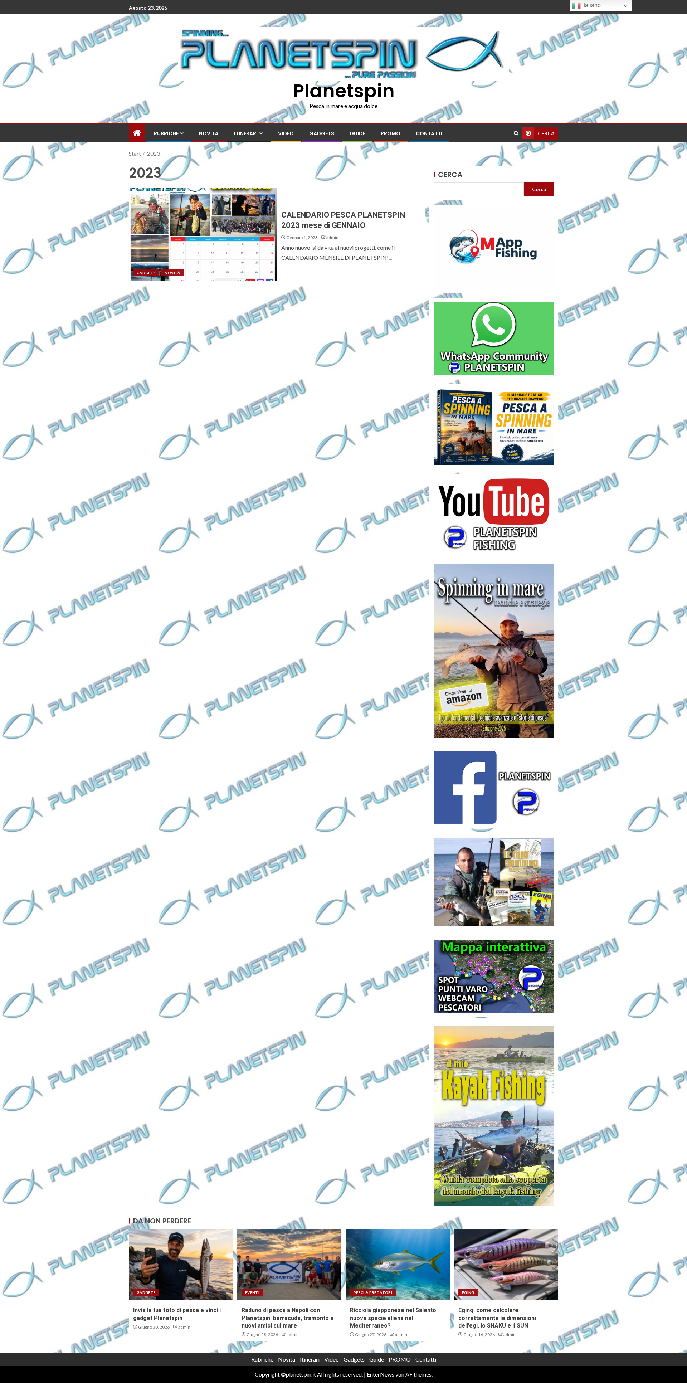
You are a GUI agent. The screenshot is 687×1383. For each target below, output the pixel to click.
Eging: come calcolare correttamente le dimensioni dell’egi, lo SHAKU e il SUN (497, 1318)
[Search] (516, 133)
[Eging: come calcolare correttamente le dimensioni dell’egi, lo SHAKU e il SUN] (506, 1264)
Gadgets (321, 133)
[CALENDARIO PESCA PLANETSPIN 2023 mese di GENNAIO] (203, 234)
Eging (468, 1292)
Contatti (429, 133)
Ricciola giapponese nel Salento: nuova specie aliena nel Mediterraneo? (394, 1318)
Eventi (252, 1292)
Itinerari (246, 133)
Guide (357, 133)
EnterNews (380, 1374)
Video (286, 133)
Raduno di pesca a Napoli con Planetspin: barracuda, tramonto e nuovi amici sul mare (288, 1318)
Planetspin (344, 91)
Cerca (450, 174)
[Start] (137, 133)
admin (332, 237)
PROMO (390, 133)
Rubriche (166, 133)
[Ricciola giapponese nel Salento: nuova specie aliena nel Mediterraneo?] (398, 1264)
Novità (209, 133)
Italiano (591, 5)
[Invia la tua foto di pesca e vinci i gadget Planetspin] (181, 1264)
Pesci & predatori (373, 1292)
